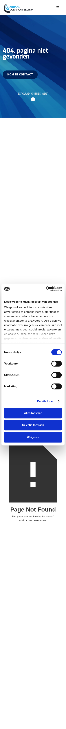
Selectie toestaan (33, 425)
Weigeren (33, 437)
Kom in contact (20, 74)
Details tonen (45, 401)
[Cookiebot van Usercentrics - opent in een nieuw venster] (46, 288)
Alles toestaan (33, 413)
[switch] (56, 364)
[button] (58, 7)
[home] (21, 7)
